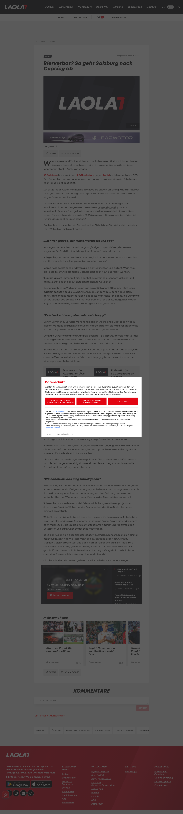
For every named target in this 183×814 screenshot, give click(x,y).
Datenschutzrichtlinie (64, 434)
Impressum (49, 434)
